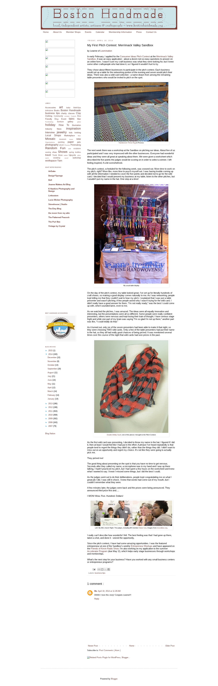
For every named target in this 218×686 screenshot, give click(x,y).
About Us (57, 32)
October (51, 365)
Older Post (170, 646)
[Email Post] (94, 569)
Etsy (57, 119)
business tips (100, 573)
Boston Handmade (71, 110)
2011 (50, 411)
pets (79, 142)
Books (57, 110)
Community (58, 116)
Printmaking (76, 145)
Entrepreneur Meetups (141, 546)
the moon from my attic (59, 213)
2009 (50, 418)
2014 (50, 354)
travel (48, 155)
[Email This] (98, 569)
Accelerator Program (97, 551)
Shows (62, 151)
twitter (66, 155)
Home (46, 32)
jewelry (62, 132)
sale (69, 148)
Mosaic (50, 138)
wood (66, 158)
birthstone (49, 110)
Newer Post (93, 646)
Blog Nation (50, 433)
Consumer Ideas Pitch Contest (135, 56)
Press (139, 32)
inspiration (73, 128)
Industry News (53, 129)
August (51, 372)
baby (68, 108)
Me (95, 591)
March (51, 391)
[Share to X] (105, 569)
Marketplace (69, 135)
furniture (60, 122)
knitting (78, 132)
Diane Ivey (143, 528)
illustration (76, 125)
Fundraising (49, 122)
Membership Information (120, 32)
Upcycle (72, 155)
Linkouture (53, 195)
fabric (72, 119)
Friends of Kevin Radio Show (105, 548)
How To (64, 125)
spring (71, 152)
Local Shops (53, 135)
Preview (67, 145)
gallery (70, 122)
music (71, 139)
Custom (73, 116)
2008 (50, 422)
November (52, 361)
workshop (77, 158)
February (52, 395)
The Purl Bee (54, 222)
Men (79, 136)
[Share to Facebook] (108, 569)
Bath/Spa (77, 108)
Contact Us (151, 32)
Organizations (50, 142)
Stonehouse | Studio (57, 204)
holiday (50, 124)
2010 (50, 415)
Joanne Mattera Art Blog (59, 184)
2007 (50, 426)
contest (66, 116)
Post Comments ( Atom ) (110, 650)
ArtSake (51, 171)
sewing (48, 152)
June (50, 380)
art (61, 107)
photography (51, 144)
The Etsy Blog (54, 209)
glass (79, 122)
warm (47, 158)
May (50, 384)
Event (63, 119)
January (51, 399)
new (78, 139)
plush (61, 145)
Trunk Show (57, 155)
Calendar (100, 32)
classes (71, 113)
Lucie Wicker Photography (60, 200)
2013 (50, 403)
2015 (50, 350)
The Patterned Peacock (58, 217)
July (50, 376)
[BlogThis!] (102, 569)
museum (62, 139)
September (53, 369)
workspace (51, 160)
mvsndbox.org (162, 528)
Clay (78, 113)
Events (88, 32)
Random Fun (55, 148)
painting (61, 142)
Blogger (114, 679)
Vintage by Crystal (56, 226)
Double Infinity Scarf (114, 435)
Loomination (106, 51)
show (54, 152)
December (52, 357)
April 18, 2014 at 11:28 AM (109, 591)
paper (71, 142)
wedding (56, 158)
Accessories (50, 107)
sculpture (77, 148)
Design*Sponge (55, 176)
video (79, 155)
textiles (78, 152)
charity (64, 113)
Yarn (59, 160)
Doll (50, 180)
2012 (50, 407)
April (50, 387)
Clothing (48, 116)
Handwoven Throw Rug (127, 143)
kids (71, 132)
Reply (96, 599)
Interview (50, 132)
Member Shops (73, 32)
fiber (79, 119)
